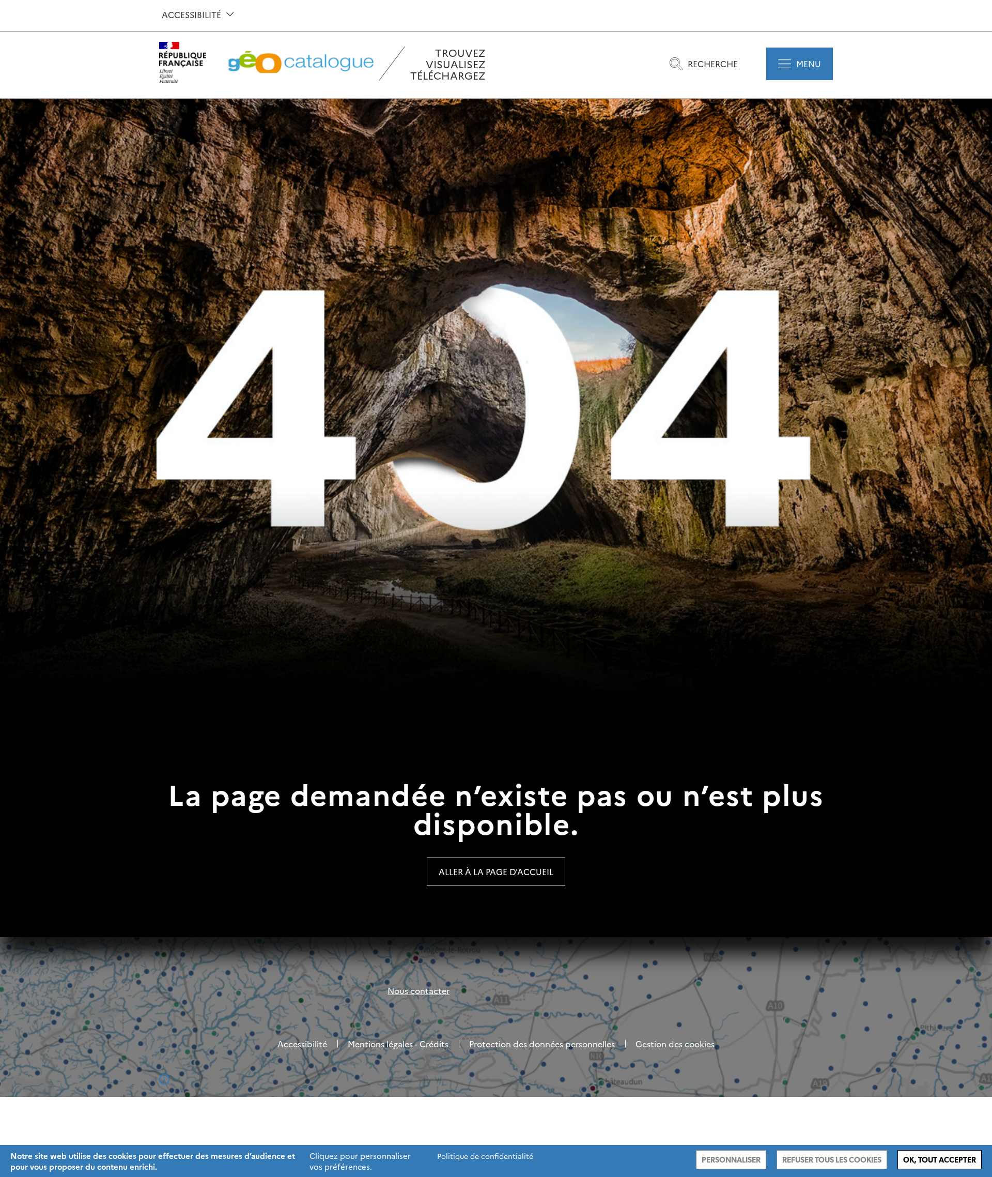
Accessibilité (191, 14)
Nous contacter (419, 990)
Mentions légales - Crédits (398, 1044)
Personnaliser (731, 1159)
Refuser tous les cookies (831, 1159)
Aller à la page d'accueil (496, 871)
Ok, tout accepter (939, 1159)
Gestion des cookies (675, 1044)
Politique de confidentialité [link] (485, 1156)
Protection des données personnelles (542, 1044)
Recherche (713, 63)
